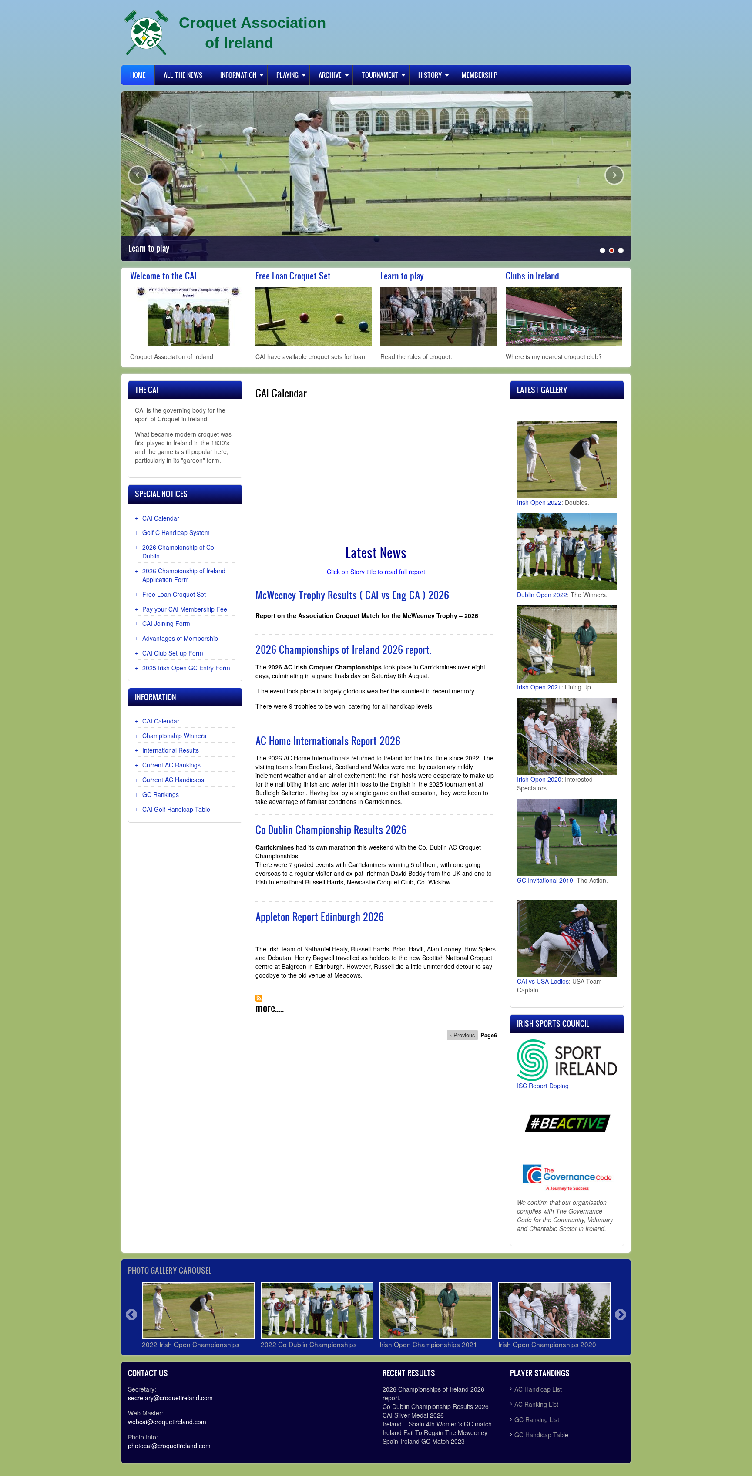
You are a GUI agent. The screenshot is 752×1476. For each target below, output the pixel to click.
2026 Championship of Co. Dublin (179, 551)
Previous (138, 175)
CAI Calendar (160, 518)
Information (238, 75)
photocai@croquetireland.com (169, 1445)
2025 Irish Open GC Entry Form (186, 667)
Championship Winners (174, 735)
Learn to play (148, 248)
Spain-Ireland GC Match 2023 (424, 1441)
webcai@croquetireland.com (167, 1421)
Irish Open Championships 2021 (428, 1344)
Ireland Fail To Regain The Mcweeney (435, 1432)
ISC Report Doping (543, 1085)
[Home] (146, 33)
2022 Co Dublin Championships (309, 1344)
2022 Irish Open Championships (191, 1344)
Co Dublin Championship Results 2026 (436, 1406)
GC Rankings (160, 794)
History (430, 75)
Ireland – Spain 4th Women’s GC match (437, 1423)
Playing (287, 75)
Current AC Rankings (171, 764)
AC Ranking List (536, 1404)
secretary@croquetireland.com (170, 1397)
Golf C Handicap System (176, 532)
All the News (183, 75)
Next (614, 175)
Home (138, 75)
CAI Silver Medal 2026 (413, 1415)
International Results (170, 750)
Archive (330, 75)
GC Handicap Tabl (539, 1434)
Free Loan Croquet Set (293, 275)
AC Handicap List (539, 1389)
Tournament (380, 75)
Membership (479, 75)
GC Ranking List (536, 1419)
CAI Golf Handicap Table (176, 809)
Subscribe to (258, 998)
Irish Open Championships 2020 (547, 1344)
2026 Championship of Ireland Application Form (183, 575)
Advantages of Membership (180, 638)
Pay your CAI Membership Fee (184, 609)
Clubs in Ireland (532, 275)
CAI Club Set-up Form (172, 653)
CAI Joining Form (166, 623)
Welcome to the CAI (163, 275)
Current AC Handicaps (173, 779)
